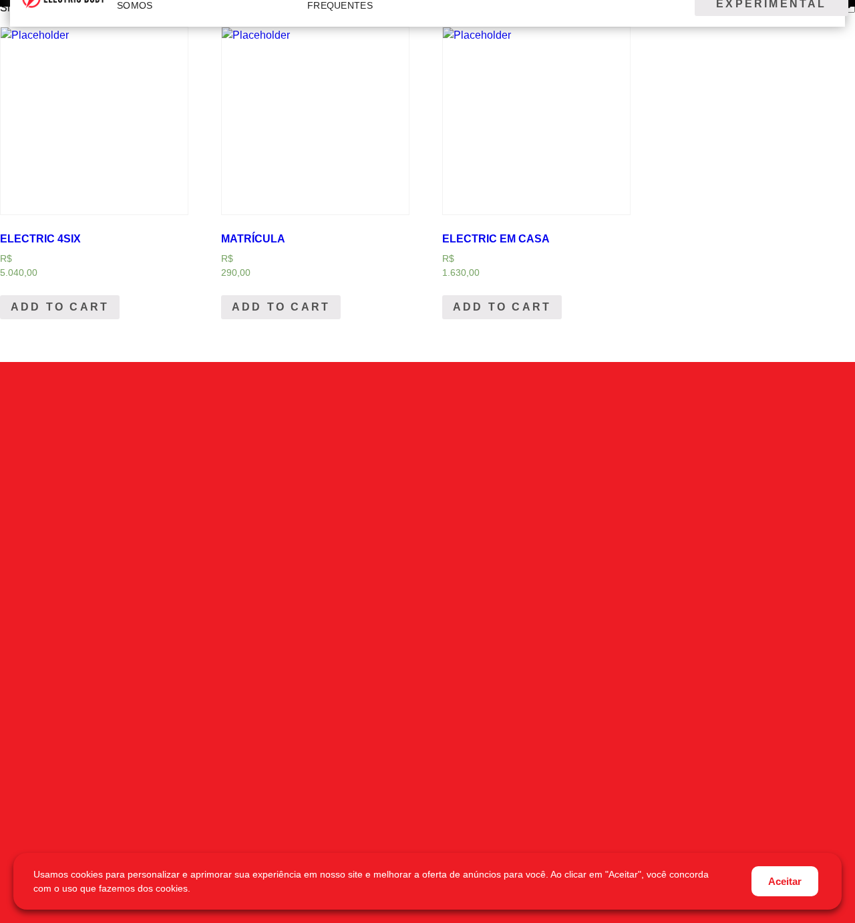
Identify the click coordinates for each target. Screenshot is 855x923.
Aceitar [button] (785, 881)
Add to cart (60, 307)
